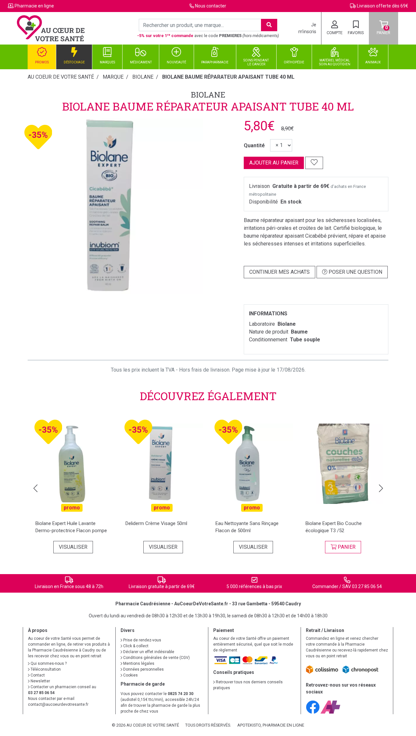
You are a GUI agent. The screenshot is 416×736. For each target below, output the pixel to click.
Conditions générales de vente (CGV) (156, 657)
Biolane (208, 94)
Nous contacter (210, 5)
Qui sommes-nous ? (48, 663)
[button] (35, 488)
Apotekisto (270, 725)
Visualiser (73, 547)
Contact (37, 675)
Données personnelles (143, 669)
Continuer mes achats (279, 272)
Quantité (254, 145)
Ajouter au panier (273, 163)
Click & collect (135, 646)
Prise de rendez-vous (141, 640)
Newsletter (40, 681)
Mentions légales (138, 663)
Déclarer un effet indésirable (148, 652)
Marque (113, 77)
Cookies (130, 675)
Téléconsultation (45, 669)
